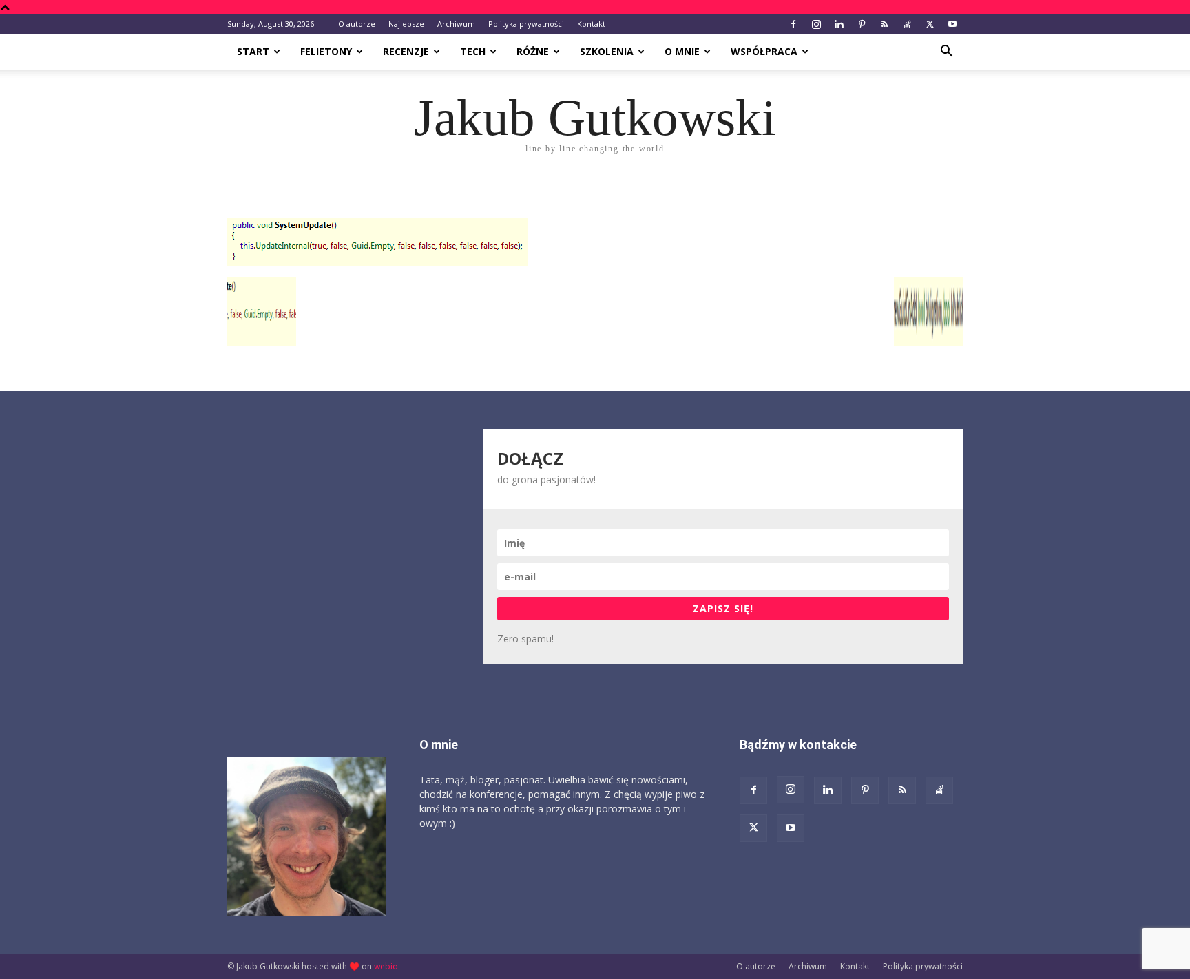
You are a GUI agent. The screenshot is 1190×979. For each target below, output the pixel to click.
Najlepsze (406, 24)
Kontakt (591, 24)
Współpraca (764, 51)
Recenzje (406, 51)
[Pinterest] (861, 24)
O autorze (356, 24)
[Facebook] (793, 24)
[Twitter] (929, 24)
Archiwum (456, 24)
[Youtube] (952, 24)
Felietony (326, 51)
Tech (473, 51)
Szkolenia (607, 51)
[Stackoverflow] (907, 24)
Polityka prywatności (526, 24)
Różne (532, 51)
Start (253, 51)
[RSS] (884, 24)
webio (386, 966)
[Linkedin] (838, 24)
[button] (946, 52)
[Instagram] (816, 24)
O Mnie (682, 51)
